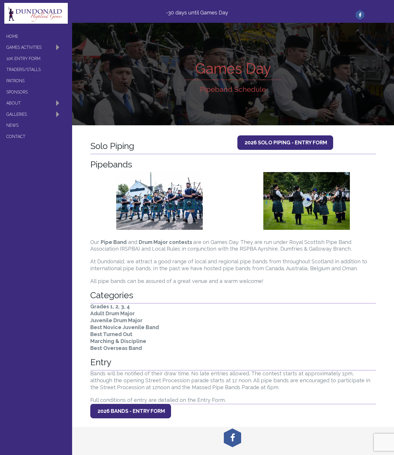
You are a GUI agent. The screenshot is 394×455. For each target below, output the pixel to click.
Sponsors (17, 92)
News (12, 125)
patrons (15, 81)
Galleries (16, 114)
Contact (15, 136)
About (13, 103)
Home (12, 36)
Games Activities (24, 47)
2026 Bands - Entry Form (130, 411)
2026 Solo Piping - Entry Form (285, 142)
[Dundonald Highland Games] (36, 13)
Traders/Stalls (23, 69)
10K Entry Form (23, 58)
